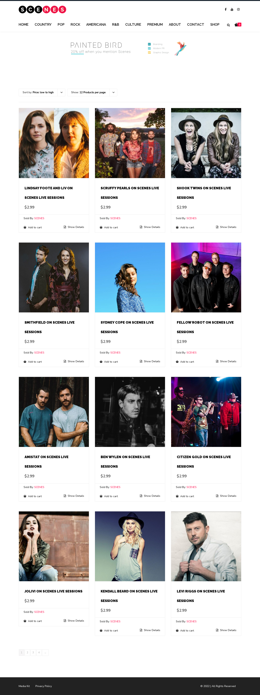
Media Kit (24, 686)
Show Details (75, 227)
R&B (115, 24)
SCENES (39, 218)
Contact (195, 24)
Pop (61, 24)
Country (43, 24)
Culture (133, 24)
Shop (214, 24)
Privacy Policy (43, 686)
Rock (75, 24)
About (175, 24)
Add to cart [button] (34, 227)
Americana (96, 24)
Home (24, 24)
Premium (155, 24)
